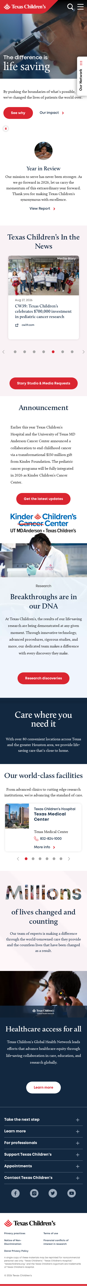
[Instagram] (34, 1193)
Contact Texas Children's (28, 1178)
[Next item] (82, 352)
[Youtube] (71, 1193)
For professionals (20, 1143)
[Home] (29, 7)
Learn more (15, 1131)
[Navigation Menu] (80, 7)
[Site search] (70, 7)
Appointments (18, 1166)
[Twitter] (52, 1193)
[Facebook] (15, 1193)
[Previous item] (5, 352)
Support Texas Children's (28, 1154)
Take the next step (21, 1119)
